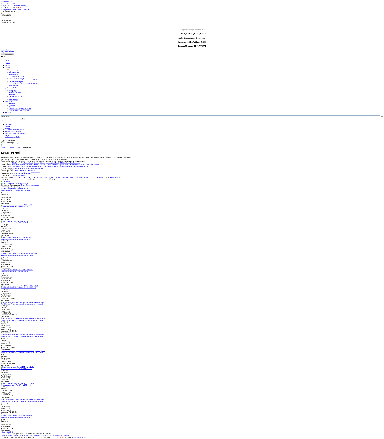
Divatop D (43, 165)
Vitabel (91, 165)
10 (12, 432)
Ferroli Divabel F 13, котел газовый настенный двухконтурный (22, 352)
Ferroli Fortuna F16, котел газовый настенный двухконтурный (22, 401)
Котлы (18, 148)
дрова (19, 168)
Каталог (11, 148)
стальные (14, 175)
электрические (83, 166)
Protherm (67, 163)
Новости (12, 105)
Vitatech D (97, 165)
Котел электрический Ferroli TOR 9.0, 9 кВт (16, 223)
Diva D (24, 165)
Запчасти (8, 135)
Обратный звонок (23, 10)
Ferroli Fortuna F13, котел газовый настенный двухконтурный (22, 336)
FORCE (50, 165)
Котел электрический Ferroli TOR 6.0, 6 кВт (16, 190)
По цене (23, 185)
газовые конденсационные (50, 166)
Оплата (7, 64)
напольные (19, 174)
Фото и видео (13, 100)
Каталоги (12, 94)
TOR (82, 165)
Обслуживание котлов (16, 76)
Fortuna (55, 165)
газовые (22, 166)
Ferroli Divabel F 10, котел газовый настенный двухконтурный (22, 320)
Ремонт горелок (14, 74)
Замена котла (13, 85)
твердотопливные (13, 166)
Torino (87, 165)
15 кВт (33, 177)
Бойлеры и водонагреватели (14, 129)
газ (42, 168)
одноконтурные (19, 170)
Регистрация (9, 52)
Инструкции (13, 91)
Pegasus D (67, 165)
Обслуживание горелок (17, 78)
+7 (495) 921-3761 (9, 4)
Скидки (7, 67)
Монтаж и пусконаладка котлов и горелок (23, 83)
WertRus (73, 163)
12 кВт (28, 177)
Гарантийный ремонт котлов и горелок (22, 71)
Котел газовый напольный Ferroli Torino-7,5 (16, 207)
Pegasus (61, 165)
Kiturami (42, 163)
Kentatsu (36, 163)
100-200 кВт (74, 177)
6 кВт (14, 177)
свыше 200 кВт (84, 177)
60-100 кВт (66, 177)
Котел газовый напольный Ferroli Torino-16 (15, 417)
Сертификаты (13, 87)
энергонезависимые (96, 177)
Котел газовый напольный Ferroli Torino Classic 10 (18, 255)
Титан (78, 163)
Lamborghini (50, 163)
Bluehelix (19, 165)
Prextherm (74, 165)
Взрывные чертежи (15, 92)
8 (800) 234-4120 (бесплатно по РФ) (15, 6)
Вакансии (12, 107)
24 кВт (45, 177)
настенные (27, 174)
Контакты (8, 112)
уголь (15, 168)
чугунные (21, 175)
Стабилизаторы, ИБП (12, 137)
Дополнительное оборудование (15, 133)
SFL (79, 165)
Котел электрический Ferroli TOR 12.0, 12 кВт (16, 369)
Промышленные (115, 177)
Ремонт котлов (14, 73)
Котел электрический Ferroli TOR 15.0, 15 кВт (16, 385)
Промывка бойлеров (16, 82)
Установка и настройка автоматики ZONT (23, 80)
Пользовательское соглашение (19, 110)
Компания (8, 101)
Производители (13, 435)
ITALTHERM (28, 163)
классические (35, 172)
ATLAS (12, 165)
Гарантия (4, 435)
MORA (56, 163)
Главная (7, 60)
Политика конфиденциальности (20, 109)
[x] (23, 163)
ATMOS (14, 163)
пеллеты (25, 168)
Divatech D (36, 165)
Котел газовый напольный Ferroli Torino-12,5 (16, 271)
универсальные (72, 166)
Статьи (11, 98)
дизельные (63, 166)
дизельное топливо (34, 168)
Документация (10, 89)
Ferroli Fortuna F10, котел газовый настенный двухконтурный (22, 304)
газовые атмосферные (33, 166)
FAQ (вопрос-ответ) (15, 96)
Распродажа (9, 124)
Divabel (29, 165)
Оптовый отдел (6, 50)
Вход (2, 52)
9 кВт (18, 177)
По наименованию (32, 185)
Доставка (8, 65)
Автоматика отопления (13, 131)
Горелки (7, 128)
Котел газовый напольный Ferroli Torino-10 (15, 239)
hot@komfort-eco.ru (9, 10)
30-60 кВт (58, 177)
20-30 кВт (51, 177)
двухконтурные (30, 170)
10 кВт (23, 177)
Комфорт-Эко (13, 103)
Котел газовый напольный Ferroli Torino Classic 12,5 (18, 288)
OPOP (62, 163)
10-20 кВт (39, 177)
